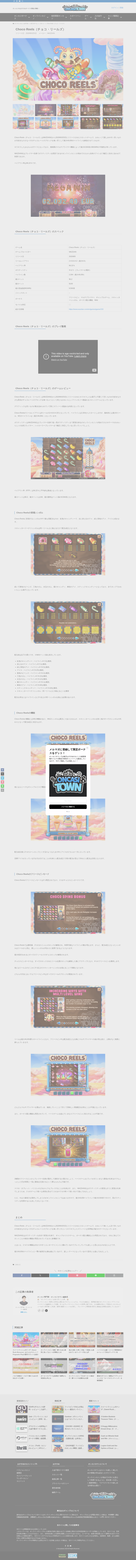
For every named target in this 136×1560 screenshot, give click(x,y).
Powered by (68, 816)
